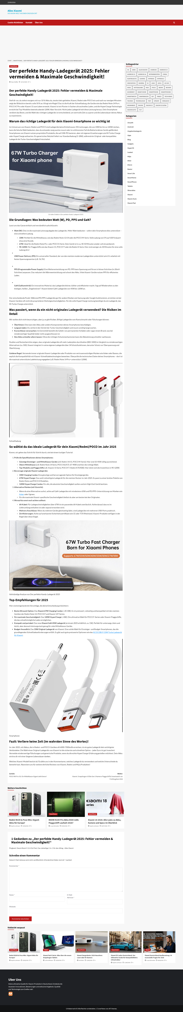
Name (12, 895)
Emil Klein (81, 960)
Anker (21, 494)
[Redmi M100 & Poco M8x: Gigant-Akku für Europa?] (26, 804)
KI (147, 83)
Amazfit (130, 123)
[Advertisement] (91, 41)
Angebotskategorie (134, 131)
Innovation (131, 83)
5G (128, 70)
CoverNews (101, 1009)
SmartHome (132, 178)
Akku (134, 70)
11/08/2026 (127, 963)
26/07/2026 (104, 826)
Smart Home (142, 92)
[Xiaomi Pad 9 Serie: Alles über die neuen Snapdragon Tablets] (58, 942)
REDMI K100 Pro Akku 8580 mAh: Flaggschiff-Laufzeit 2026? (64, 821)
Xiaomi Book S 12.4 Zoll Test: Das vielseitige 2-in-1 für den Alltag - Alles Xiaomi (45, 848)
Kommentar (14, 866)
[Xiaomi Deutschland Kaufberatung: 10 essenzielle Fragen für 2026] (159, 942)
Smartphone (153, 92)
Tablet (159, 96)
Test (149, 101)
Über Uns (39, 22)
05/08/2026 (64, 826)
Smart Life (131, 173)
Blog (129, 140)
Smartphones (166, 92)
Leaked (130, 152)
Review (168, 87)
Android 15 (131, 74)
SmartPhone (13, 66)
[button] (174, 22)
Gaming (142, 78)
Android (153, 70)
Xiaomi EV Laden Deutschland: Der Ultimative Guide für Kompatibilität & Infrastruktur (124, 957)
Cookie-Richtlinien (15, 22)
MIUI (147, 87)
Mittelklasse (138, 87)
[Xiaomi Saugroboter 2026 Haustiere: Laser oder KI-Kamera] (91, 942)
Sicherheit (131, 92)
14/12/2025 (24, 82)
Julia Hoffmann (49, 960)
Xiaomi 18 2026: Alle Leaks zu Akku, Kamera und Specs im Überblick (104, 821)
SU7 (153, 96)
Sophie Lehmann (15, 826)
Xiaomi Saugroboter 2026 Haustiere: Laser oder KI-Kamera (90, 956)
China (165, 74)
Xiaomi (140, 105)
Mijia (129, 87)
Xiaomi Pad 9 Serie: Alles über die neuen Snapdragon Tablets (57, 956)
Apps (129, 135)
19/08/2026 (25, 826)
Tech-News (168, 96)
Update (156, 101)
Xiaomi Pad (132, 203)
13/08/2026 (89, 960)
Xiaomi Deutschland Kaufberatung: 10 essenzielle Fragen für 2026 (158, 956)
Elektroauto (132, 78)
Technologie (140, 101)
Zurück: (28, 775)
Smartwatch (131, 96)
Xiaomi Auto (131, 110)
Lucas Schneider (54, 826)
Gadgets (131, 144)
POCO (154, 87)
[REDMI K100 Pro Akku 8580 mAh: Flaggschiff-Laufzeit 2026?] (66, 804)
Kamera (141, 83)
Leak (153, 83)
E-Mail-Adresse (70, 896)
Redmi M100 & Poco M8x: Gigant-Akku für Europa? (24, 821)
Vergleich (165, 101)
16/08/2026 (59, 960)
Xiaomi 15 (149, 105)
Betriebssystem (154, 74)
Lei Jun (166, 83)
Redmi (161, 87)
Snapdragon (143, 96)
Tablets (130, 186)
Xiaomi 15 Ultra (161, 105)
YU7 (140, 110)
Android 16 (142, 74)
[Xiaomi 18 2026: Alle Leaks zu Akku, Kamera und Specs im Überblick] (105, 804)
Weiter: (97, 776)
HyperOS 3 (160, 78)
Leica (159, 83)
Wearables (131, 105)
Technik (130, 101)
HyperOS (151, 78)
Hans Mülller (14, 82)
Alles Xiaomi (15, 11)
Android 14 (164, 70)
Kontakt (29, 22)
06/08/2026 (161, 960)
